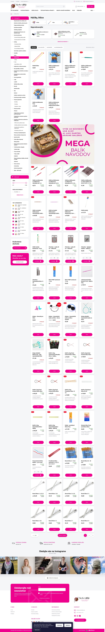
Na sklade (17, 191)
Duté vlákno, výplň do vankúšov (20, 50)
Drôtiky (15, 41)
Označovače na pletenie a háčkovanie (19, 128)
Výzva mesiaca (17, 163)
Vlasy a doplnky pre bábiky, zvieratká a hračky (21, 159)
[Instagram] (77, 616)
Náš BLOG (13, 611)
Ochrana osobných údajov (57, 611)
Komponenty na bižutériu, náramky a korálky (21, 71)
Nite (15, 90)
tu (47, 627)
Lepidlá (15, 81)
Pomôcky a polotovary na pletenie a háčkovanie (21, 120)
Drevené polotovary (18, 35)
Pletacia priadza (17, 108)
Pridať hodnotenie (17, 247)
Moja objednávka (24, 1)
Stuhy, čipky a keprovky (18, 139)
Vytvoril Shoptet (82, 630)
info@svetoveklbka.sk (81, 610)
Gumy (15, 55)
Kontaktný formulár (19, 261)
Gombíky (15, 53)
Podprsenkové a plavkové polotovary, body (19, 114)
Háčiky (15, 59)
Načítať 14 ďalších (62, 535)
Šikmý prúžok (16, 141)
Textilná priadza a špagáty (19, 147)
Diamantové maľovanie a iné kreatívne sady (19, 33)
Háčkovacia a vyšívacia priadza (20, 66)
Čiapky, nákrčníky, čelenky (19, 25)
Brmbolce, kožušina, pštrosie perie (20, 23)
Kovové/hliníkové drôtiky (19, 48)
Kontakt (32, 609)
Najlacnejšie (41, 47)
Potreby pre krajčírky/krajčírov (20, 132)
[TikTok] (80, 616)
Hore (35, 535)
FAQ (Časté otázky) (34, 613)
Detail (38, 83)
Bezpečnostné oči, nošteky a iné (20, 20)
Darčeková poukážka (18, 27)
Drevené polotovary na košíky (19, 39)
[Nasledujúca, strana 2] (89, 535)
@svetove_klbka (52, 553)
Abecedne (34, 47)
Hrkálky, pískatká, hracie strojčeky (20, 125)
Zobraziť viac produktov (62, 41)
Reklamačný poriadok (56, 613)
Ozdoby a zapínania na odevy (19, 95)
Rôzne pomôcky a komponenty (20, 134)
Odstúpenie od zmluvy (56, 615)
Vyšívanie (16, 161)
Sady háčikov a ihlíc (18, 64)
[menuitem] (15, 10)
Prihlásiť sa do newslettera (45, 598)
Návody (15, 86)
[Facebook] (75, 616)
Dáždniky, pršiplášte (18, 29)
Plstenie (15, 110)
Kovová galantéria (17, 77)
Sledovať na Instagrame (53, 577)
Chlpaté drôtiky (17, 46)
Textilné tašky (16, 149)
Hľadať (64, 6)
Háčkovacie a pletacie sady (19, 122)
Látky (15, 79)
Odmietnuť (59, 625)
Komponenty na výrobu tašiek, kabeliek (20, 75)
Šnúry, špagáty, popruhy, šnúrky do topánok (20, 144)
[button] (41, 258)
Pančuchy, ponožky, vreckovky (19, 97)
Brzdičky (16, 101)
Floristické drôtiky (17, 44)
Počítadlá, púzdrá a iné (18, 130)
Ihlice (15, 61)
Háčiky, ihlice (16, 57)
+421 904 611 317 (80, 612)
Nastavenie (37, 629)
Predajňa (17, 1)
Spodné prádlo (17, 137)
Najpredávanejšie (58, 47)
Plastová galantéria (18, 99)
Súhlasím (68, 625)
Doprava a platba (34, 611)
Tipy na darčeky (17, 151)
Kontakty (12, 1)
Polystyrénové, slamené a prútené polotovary (20, 117)
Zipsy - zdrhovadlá (17, 170)
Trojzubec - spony (17, 106)
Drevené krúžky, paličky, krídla (19, 37)
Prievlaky (16, 104)
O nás (12, 609)
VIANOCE (16, 156)
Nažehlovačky (16, 88)
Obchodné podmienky (56, 609)
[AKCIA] (87, 58)
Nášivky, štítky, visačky (18, 84)
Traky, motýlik (16, 153)
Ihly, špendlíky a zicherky (19, 68)
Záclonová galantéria (18, 168)
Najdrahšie (49, 47)
